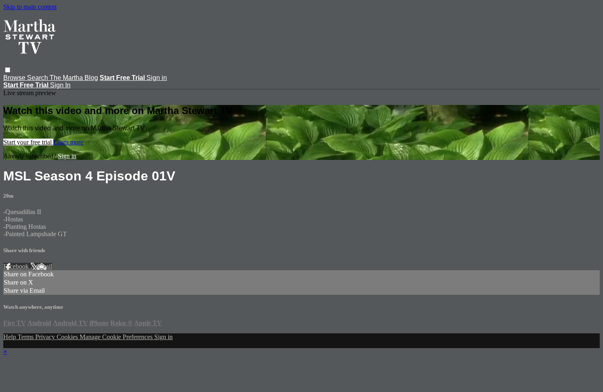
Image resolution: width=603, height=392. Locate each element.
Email (44, 266)
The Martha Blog (74, 77)
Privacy (46, 336)
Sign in (156, 77)
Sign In (60, 85)
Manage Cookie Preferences (117, 336)
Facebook (16, 266)
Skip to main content (30, 6)
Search (38, 77)
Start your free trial (28, 142)
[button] (7, 70)
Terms (26, 336)
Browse (15, 77)
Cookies (68, 336)
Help (10, 336)
